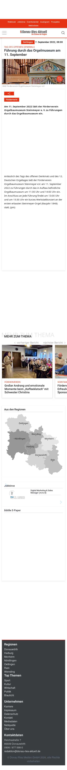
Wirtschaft (9, 688)
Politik (7, 691)
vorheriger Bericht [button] (28, 342)
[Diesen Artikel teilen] (9, 93)
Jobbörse (21, 22)
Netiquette (10, 725)
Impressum (10, 710)
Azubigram (45, 22)
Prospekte (55, 22)
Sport (7, 680)
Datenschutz (11, 714)
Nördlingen (10, 660)
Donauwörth (11, 649)
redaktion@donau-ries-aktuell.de (22, 751)
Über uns (9, 729)
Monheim (9, 656)
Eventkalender (33, 22)
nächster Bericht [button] (53, 342)
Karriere (8, 706)
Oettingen (9, 664)
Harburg (8, 653)
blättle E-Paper (12, 510)
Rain (7, 668)
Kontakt (8, 717)
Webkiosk (12, 22)
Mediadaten (33, 26)
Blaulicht (9, 695)
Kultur (7, 684)
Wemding (9, 671)
